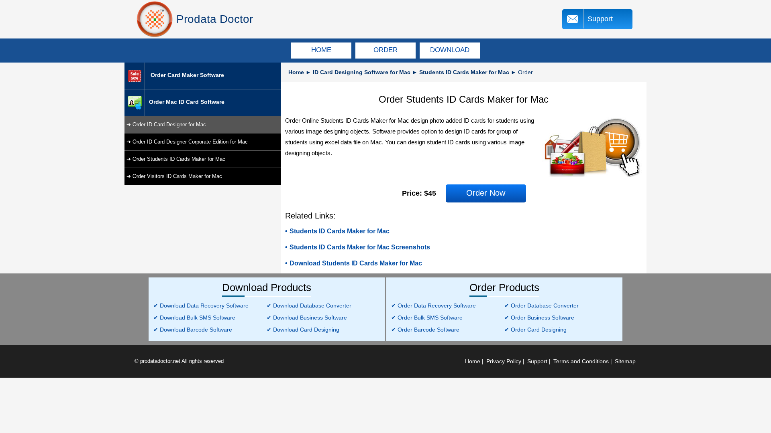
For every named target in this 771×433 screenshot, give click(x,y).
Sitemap (625, 361)
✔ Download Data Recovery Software (201, 305)
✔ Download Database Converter (309, 305)
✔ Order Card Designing (535, 329)
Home (296, 72)
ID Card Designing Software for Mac (362, 72)
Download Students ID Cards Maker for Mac (356, 263)
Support (600, 19)
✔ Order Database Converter (541, 305)
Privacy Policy (503, 361)
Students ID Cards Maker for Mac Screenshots (360, 247)
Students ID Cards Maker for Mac (464, 72)
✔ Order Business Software (539, 317)
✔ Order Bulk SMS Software (427, 317)
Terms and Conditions (581, 361)
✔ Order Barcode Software (425, 329)
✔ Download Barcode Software (192, 329)
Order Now (485, 192)
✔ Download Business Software (307, 317)
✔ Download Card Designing (303, 329)
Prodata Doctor (214, 19)
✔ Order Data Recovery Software (433, 305)
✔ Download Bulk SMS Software (194, 317)
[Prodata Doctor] (155, 19)
